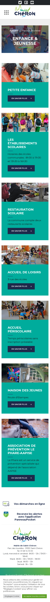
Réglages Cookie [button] (12, 596)
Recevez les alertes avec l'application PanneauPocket (28, 516)
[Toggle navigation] (7, 12)
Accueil (14, 30)
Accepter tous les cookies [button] (34, 596)
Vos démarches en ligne (29, 503)
